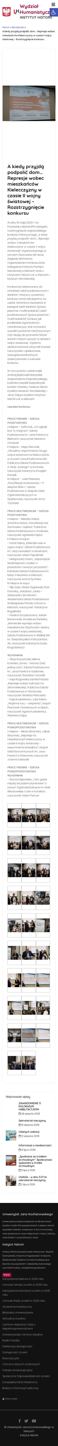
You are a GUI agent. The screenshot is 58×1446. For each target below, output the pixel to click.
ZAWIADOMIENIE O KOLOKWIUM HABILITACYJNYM (30, 1106)
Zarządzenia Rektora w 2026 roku (23, 1279)
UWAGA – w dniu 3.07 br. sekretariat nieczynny (33, 1178)
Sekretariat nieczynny (32, 1120)
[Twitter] (26, 1421)
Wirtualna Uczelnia (13, 1318)
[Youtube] (34, 1421)
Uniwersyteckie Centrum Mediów (22, 1334)
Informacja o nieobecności (35, 1145)
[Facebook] (19, 1421)
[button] (54, 12)
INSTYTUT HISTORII (36, 17)
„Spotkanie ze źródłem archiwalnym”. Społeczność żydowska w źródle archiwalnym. (35, 1161)
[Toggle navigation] (53, 4)
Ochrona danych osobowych (21, 1364)
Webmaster (11, 1398)
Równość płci (10, 1358)
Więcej (7, 1275)
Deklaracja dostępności (17, 1346)
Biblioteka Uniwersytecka (17, 1312)
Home (5, 27)
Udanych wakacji (29, 1131)
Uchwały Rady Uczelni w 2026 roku (23, 1301)
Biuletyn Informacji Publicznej (20, 1388)
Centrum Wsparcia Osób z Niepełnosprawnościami (18, 1326)
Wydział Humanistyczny (17, 1307)
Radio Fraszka (10, 1340)
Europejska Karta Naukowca (19, 1382)
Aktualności (17, 27)
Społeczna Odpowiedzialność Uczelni (26, 1376)
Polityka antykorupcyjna (17, 1370)
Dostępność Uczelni (14, 1352)
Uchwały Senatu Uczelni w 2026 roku (25, 1285)
